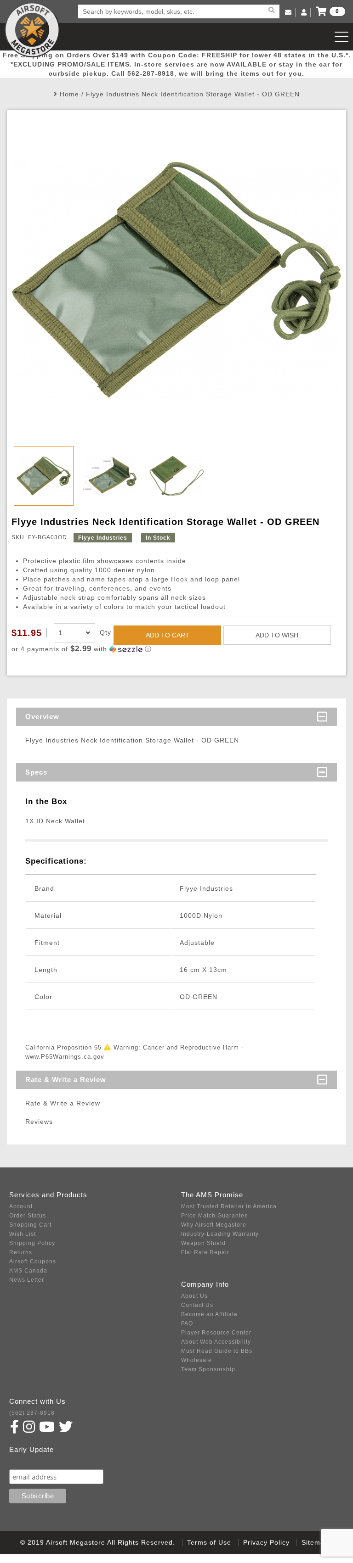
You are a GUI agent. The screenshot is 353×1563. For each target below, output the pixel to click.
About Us (194, 1296)
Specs (36, 772)
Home (69, 94)
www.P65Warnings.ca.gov (64, 1056)
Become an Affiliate (209, 1314)
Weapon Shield (203, 1243)
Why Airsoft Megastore (213, 1225)
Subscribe (29, 1460)
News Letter (26, 1280)
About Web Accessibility (216, 1342)
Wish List (22, 1234)
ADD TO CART (167, 635)
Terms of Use (209, 1542)
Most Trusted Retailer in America (229, 1206)
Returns (20, 1252)
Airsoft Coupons (32, 1261)
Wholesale (196, 1360)
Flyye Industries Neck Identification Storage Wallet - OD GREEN (193, 94)
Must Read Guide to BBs (216, 1351)
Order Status (27, 1215)
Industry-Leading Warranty (220, 1234)
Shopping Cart (30, 1225)
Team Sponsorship (208, 1369)
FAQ (187, 1323)
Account (21, 1206)
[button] (176, 649)
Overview (42, 716)
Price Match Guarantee (214, 1215)
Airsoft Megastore (32, 29)
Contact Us (197, 1305)
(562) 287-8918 (32, 1413)
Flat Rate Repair (205, 1252)
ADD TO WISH (277, 635)
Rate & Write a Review (65, 1079)
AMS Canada (28, 1270)
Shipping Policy (32, 1243)
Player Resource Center (216, 1332)
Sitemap (315, 1542)
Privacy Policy (266, 1542)
